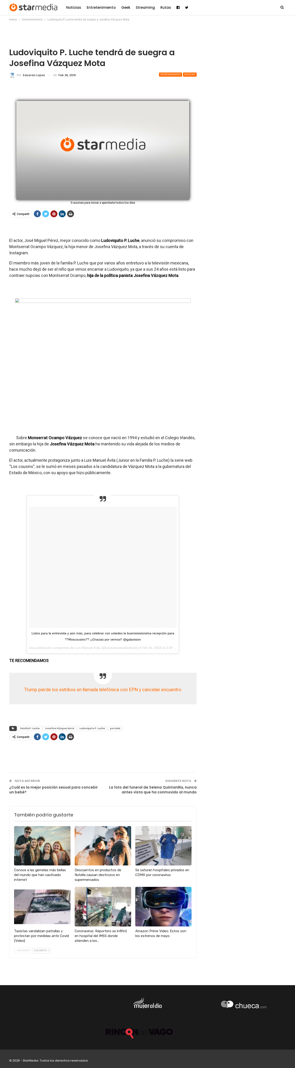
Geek (125, 7)
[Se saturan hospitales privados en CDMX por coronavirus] (163, 845)
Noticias (73, 7)
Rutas (165, 7)
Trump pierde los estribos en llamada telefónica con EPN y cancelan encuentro (102, 689)
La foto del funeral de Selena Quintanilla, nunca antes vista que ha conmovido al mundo (153, 790)
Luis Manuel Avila (87, 648)
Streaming (145, 7)
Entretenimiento (101, 7)
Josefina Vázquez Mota (59, 728)
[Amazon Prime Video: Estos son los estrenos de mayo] (163, 906)
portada (115, 728)
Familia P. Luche (30, 728)
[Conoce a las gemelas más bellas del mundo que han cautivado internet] (42, 845)
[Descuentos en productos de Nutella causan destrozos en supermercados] (103, 845)
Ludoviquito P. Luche (92, 728)
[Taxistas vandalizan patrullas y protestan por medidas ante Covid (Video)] (42, 906)
